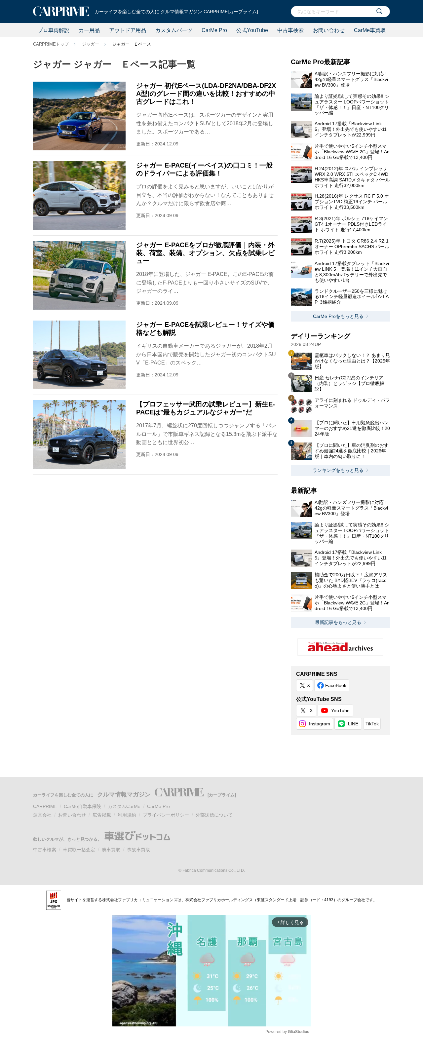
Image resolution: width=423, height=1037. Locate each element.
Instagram (319, 723)
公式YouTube (252, 30)
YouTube (340, 710)
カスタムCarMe (124, 806)
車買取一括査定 (79, 849)
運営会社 (42, 815)
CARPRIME (45, 806)
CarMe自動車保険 (82, 806)
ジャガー (90, 44)
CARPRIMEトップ (51, 44)
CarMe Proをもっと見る (338, 316)
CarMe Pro (214, 30)
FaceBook (335, 685)
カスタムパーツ (173, 30)
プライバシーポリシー (166, 815)
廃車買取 (111, 849)
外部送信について (214, 815)
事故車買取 (138, 849)
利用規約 (127, 815)
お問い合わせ (329, 30)
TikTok (372, 723)
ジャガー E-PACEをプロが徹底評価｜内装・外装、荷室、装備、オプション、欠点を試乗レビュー (205, 252)
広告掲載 (102, 815)
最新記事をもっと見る (338, 622)
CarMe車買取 (370, 30)
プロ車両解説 (53, 30)
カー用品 (89, 30)
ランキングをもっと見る (338, 470)
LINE (353, 723)
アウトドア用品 (127, 30)
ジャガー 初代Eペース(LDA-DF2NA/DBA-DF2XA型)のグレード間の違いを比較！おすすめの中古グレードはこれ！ (206, 93)
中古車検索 (290, 30)
